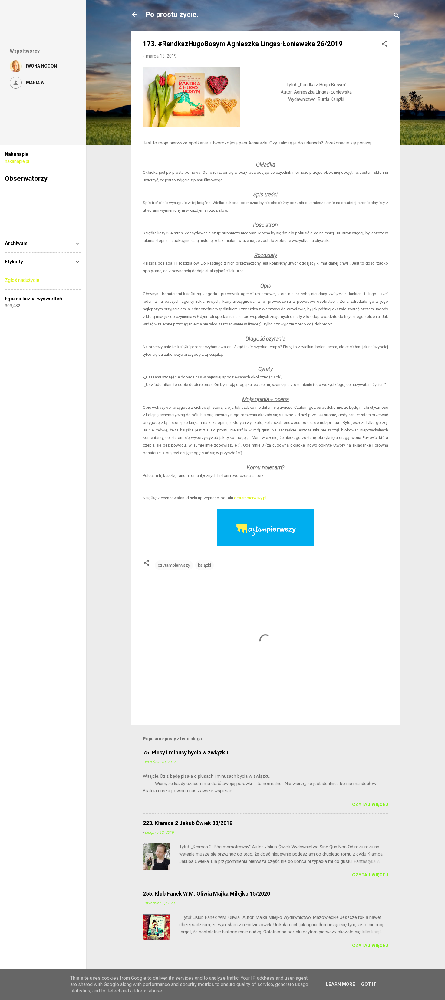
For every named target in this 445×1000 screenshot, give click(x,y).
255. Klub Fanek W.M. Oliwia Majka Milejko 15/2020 (206, 893)
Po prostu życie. (171, 14)
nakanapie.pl (17, 161)
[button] (384, 44)
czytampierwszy (174, 565)
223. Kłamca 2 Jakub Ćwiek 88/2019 (187, 823)
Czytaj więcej (370, 804)
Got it (368, 984)
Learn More (340, 984)
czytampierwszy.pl (250, 498)
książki (204, 565)
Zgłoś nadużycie (22, 280)
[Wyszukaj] (396, 16)
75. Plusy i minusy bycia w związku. (186, 752)
